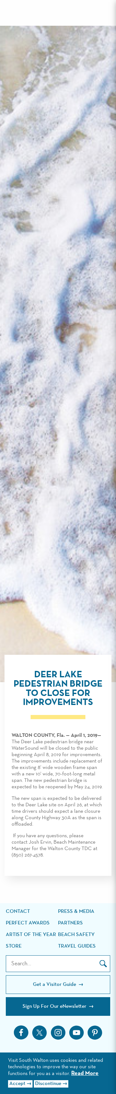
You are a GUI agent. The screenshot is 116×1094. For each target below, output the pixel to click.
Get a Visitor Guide (55, 984)
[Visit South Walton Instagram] (58, 1032)
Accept (17, 1083)
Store (14, 946)
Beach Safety (76, 934)
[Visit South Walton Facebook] (21, 1032)
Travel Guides (77, 946)
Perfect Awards (28, 923)
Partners (70, 923)
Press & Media (76, 911)
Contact (18, 911)
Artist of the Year (31, 934)
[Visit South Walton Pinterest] (94, 1032)
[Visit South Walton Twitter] (39, 1032)
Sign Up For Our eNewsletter (55, 1006)
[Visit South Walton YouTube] (76, 1032)
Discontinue (48, 1083)
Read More (85, 1073)
